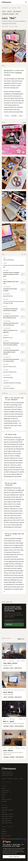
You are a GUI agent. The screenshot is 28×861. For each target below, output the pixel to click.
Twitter (7, 115)
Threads (15, 778)
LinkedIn (21, 778)
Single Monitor (19, 726)
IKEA (17, 14)
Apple (3, 11)
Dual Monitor (17, 11)
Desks (3, 837)
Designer (6, 668)
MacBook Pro (5, 807)
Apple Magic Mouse (6, 820)
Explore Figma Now (14, 856)
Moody (11, 726)
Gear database (5, 790)
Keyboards (4, 831)
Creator (9, 11)
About (3, 797)
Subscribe (9, 624)
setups (14, 7)
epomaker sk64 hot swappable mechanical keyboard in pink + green (11, 274)
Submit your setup (6, 799)
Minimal (12, 757)
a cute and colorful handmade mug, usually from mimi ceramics (11, 352)
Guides (3, 794)
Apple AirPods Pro (6, 818)
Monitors (4, 833)
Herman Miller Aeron (7, 822)
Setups (3, 788)
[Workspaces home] (14, 768)
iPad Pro (4, 812)
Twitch (8, 75)
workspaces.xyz (6, 7)
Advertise (4, 801)
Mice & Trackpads (6, 835)
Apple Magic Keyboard (7, 809)
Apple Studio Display (7, 816)
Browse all (21, 639)
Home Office (18, 668)
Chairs (3, 829)
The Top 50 (4, 792)
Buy (23, 274)
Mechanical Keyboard (8, 14)
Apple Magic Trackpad (7, 814)
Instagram (19, 72)
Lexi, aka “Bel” (8, 70)
